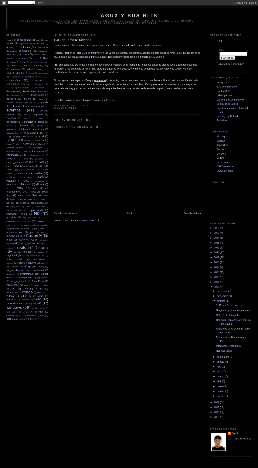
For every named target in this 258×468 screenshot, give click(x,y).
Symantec (10, 274)
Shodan (19, 259)
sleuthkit (44, 263)
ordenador (40, 207)
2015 (217, 277)
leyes (8, 166)
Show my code (225, 170)
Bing (45, 58)
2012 (217, 402)
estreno (41, 106)
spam (20, 266)
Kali (31, 162)
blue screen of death (39, 62)
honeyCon (28, 144)
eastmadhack (12, 102)
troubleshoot (12, 285)
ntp (8, 203)
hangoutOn (29, 140)
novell (42, 199)
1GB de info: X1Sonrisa (72, 40)
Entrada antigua (192, 213)
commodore (43, 73)
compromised (15, 77)
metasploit (11, 184)
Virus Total (222, 162)
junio (220, 371)
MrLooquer (222, 136)
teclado (44, 277)
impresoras (38, 151)
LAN (41, 162)
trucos (36, 285)
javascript (39, 159)
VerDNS (221, 158)
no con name (24, 195)
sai (15, 252)
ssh (27, 270)
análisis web (38, 44)
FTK (24, 133)
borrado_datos (31, 65)
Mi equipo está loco (227, 103)
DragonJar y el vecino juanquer (233, 310)
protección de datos (19, 229)
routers (43, 247)
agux (235, 433)
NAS (33, 191)
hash (41, 140)
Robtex (220, 149)
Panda (9, 210)
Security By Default (227, 116)
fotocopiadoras (12, 133)
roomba (9, 248)
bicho (35, 58)
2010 (217, 412)
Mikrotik (40, 184)
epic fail (29, 106)
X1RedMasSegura (15, 319)
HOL (17, 144)
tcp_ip (33, 277)
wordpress (31, 316)
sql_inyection (13, 270)
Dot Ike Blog (223, 91)
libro (17, 166)
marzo (220, 386)
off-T (18, 207)
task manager (21, 278)
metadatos (39, 181)
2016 (217, 272)
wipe (41, 311)
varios (26, 292)
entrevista (16, 106)
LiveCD (10, 169)
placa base (38, 218)
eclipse (25, 102)
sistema (9, 263)
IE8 (29, 148)
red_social (43, 240)
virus (40, 296)
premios (26, 221)
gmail (41, 136)
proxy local (39, 229)
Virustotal (11, 299)
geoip (8, 137)
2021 (217, 247)
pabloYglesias (224, 95)
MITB (8, 188)
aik (11, 43)
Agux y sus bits (129, 15)
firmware (24, 125)
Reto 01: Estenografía (228, 315)
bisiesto (13, 62)
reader (9, 239)
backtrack (23, 58)
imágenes (40, 148)
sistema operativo (26, 262)
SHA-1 (9, 259)
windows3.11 (12, 312)
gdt (43, 133)
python (32, 232)
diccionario (12, 91)
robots (42, 243)
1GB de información (93, 52)
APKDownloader (225, 166)
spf (29, 266)
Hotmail (41, 144)
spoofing (40, 266)
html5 (21, 148)
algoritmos (23, 44)
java (26, 158)
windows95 (28, 312)
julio (219, 366)
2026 (217, 228)
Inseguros (222, 82)
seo (23, 255)
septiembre (223, 356)
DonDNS (221, 153)
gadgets (34, 133)
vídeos (10, 296)
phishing (10, 217)
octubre (221, 300)
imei (25, 151)
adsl (37, 40)
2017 (217, 267)
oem (8, 206)
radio (42, 232)
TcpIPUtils (222, 145)
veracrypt (41, 292)
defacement (26, 84)
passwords (37, 210)
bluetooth (14, 65)
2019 (217, 257)
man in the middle (30, 173)
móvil (35, 188)
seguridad (11, 255)
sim (28, 259)
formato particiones (33, 129)
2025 (217, 232)
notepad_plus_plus (28, 199)
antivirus (25, 47)
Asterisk (24, 54)
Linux (38, 165)
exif (25, 115)
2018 (217, 262)
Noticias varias (224, 350)
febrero (221, 391)
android (10, 47)
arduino (13, 51)
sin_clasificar (39, 259)
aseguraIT (27, 51)
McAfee (25, 181)
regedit (13, 243)
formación (11, 129)
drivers (27, 98)
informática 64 (14, 154)
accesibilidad (24, 39)
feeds (41, 118)
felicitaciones (13, 122)
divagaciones (37, 95)
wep (30, 303)
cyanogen (11, 84)
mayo (220, 376)
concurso (29, 76)
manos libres (26, 177)
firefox (41, 122)
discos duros (29, 91)
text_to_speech (18, 281)
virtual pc (26, 296)
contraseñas (13, 80)
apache (44, 47)
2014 (217, 282)
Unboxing (28, 288)
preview (40, 221)
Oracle (28, 207)
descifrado (39, 88)
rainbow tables (14, 236)
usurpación (12, 292)
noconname (41, 195)
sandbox (26, 252)
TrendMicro (38, 281)
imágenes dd (12, 151)
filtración (28, 121)
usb (41, 288)
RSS (219, 40)
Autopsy (10, 58)
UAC (13, 288)
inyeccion (11, 158)
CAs (8, 73)
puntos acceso (14, 232)
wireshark (10, 316)
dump (41, 99)
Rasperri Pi (34, 235)
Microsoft (26, 184)
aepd (45, 40)
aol (36, 47)
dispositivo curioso (18, 95)
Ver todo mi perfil (239, 439)
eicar (35, 102)
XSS (31, 319)
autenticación (39, 55)
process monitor (26, 225)
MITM (20, 188)
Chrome (19, 73)
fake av (27, 118)
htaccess (10, 148)
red (32, 239)
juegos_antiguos (15, 162)
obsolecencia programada (30, 203)
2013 (217, 286)
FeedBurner (237, 64)
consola (41, 77)
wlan (21, 316)
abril (219, 381)
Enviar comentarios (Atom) (84, 220)
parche (22, 210)
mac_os (30, 170)
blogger (23, 62)
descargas (23, 87)
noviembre (223, 296)
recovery (22, 239)
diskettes (44, 92)
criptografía (37, 80)
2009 (217, 417)
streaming (39, 270)
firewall (9, 126)
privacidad (10, 225)
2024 (217, 237)
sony (11, 267)
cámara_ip (40, 69)
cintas (31, 73)
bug (46, 65)
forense (40, 126)
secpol (41, 252)
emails (44, 102)
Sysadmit (222, 120)
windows (14, 307)
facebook (11, 118)
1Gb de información (227, 86)
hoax (8, 144)
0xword (9, 40)
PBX (37, 213)
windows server (38, 308)
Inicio (130, 213)
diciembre (222, 291)
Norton (13, 199)
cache (29, 69)
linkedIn (27, 166)
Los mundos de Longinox (230, 99)
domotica (11, 98)
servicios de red (37, 255)
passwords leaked (16, 214)
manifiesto (10, 177)
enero (220, 396)
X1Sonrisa (158, 56)
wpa (42, 315)
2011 (217, 407)
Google (11, 140)
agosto (221, 361)
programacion (42, 225)
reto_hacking (28, 243)
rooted (23, 247)
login (21, 170)
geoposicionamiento (24, 137)
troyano (27, 285)
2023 (217, 242)
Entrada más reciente (65, 213)
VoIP (37, 299)
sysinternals (26, 273)
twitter (45, 285)
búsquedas (16, 69)
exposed (38, 114)
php (24, 218)
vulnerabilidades (15, 303)
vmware (25, 300)
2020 (217, 252)
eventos (13, 110)
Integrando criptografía (228, 345)
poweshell (10, 221)
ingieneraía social (37, 155)
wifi (39, 303)
